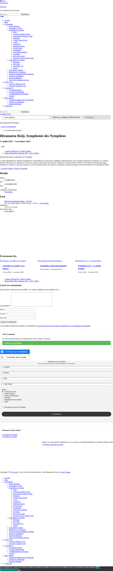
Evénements (8, 24)
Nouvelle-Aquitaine (20, 52)
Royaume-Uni (18, 66)
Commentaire (5, 306)
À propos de (8, 88)
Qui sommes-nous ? (16, 90)
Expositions (8, 192)
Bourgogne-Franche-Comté (22, 36)
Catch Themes (65, 472)
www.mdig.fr (9, 211)
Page (9, 114)
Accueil (7, 20)
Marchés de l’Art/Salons (17, 72)
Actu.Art (3, 7)
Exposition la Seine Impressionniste (53, 266)
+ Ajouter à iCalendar (19, 168)
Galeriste (7, 398)
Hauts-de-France (19, 46)
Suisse (15, 68)
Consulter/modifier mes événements (21, 100)
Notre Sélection (14, 26)
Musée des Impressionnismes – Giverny (18, 201)
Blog (6, 22)
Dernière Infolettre (15, 104)
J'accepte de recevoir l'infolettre (15, 407)
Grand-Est (16, 44)
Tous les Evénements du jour (19, 80)
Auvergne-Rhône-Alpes (21, 34)
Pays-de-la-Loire (19, 56)
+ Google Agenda (6, 168)
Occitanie (16, 54)
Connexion (8, 106)
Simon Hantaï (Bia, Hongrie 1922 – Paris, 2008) (22, 153)
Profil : (4, 390)
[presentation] (13, 261)
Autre (6, 402)
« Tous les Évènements (8, 127)
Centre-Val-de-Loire (20, 40)
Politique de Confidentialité (9, 570)
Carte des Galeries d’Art (17, 86)
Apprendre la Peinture (10, 435)
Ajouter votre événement (12, 343)
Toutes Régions (9, 117)
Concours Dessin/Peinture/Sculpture (21, 74)
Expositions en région (16, 30)
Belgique (16, 62)
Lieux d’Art (8, 82)
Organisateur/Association (13, 400)
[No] (20, 570)
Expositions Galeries (16, 70)
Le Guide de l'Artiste (9, 437)
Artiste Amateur (9, 394)
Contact (11, 96)
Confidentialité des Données (18, 94)
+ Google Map (43, 203)
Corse (15, 42)
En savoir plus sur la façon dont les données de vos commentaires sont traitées (63, 326)
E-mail (3, 314)
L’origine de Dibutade (16, 92)
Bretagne (16, 38)
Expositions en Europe (17, 60)
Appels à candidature (16, 76)
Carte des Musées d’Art (17, 84)
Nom (2, 310)
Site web (3, 318)
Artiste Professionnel (11, 396)
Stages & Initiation (15, 78)
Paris (15, 32)
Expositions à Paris (15, 28)
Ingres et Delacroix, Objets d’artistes (17, 151)
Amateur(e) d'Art (10, 392)
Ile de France (17, 48)
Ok (98, 567)
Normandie (17, 50)
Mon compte (8, 98)
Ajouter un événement (16, 102)
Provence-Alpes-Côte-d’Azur (23, 58)
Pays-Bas (16, 64)
